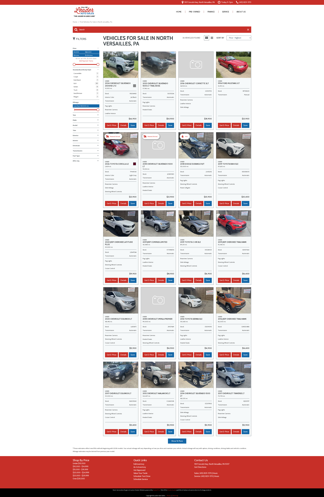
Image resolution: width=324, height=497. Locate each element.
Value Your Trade (140, 473)
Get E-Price (111, 125)
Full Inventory (139, 464)
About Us (241, 12)
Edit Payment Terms (86, 61)
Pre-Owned (194, 12)
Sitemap (175, 495)
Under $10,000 (79, 463)
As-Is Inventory (140, 467)
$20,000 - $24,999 (81, 472)
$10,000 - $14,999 (80, 466)
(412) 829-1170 (206, 473)
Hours (215, 473)
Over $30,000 (79, 478)
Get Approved (139, 470)
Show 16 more (177, 441)
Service (225, 12)
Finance (211, 12)
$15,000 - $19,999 (80, 469)
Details (123, 125)
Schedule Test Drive (142, 476)
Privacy (169, 495)
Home (178, 12)
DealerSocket (172, 490)
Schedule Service (141, 479)
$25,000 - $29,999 (81, 475)
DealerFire (156, 490)
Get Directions (200, 467)
